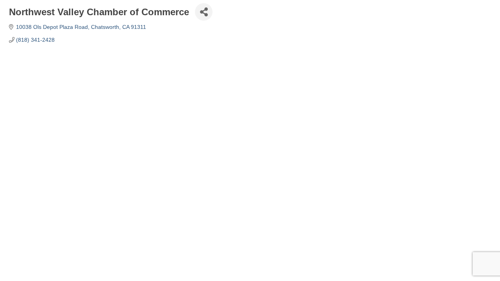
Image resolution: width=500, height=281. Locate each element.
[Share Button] (203, 12)
